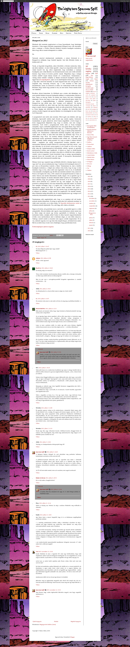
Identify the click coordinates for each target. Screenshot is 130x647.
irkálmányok (89, 84)
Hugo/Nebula (89, 77)
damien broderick (91, 114)
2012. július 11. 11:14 (45, 503)
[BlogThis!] (58, 235)
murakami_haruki (90, 104)
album (94, 105)
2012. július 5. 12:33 (46, 428)
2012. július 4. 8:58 (46, 258)
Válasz (37, 253)
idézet (94, 116)
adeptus (38, 258)
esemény (89, 116)
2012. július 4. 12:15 (51, 308)
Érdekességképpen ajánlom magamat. (43, 226)
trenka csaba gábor (91, 98)
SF (45, 237)
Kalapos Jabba (91, 148)
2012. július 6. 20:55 (51, 478)
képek (96, 79)
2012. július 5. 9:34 (56, 352)
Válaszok (40, 349)
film (92, 75)
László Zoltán (91, 155)
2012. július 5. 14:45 (52, 452)
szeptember (92, 206)
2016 (89, 186)
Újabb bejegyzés (37, 621)
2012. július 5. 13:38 (45, 442)
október (91, 203)
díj (97, 114)
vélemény (95, 107)
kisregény (88, 86)
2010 (89, 230)
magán (38, 237)
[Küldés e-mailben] (57, 235)
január (91, 225)
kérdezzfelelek (89, 112)
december (92, 198)
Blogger (72, 637)
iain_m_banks (89, 89)
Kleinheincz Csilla (92, 153)
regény (88, 71)
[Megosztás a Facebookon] (61, 235)
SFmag (89, 166)
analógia (94, 109)
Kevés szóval (90, 151)
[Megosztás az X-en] (60, 235)
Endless (89, 142)
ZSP (96, 73)
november (92, 201)
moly (91, 118)
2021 (89, 176)
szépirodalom (92, 120)
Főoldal (33, 33)
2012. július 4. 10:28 (47, 268)
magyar (42, 237)
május (91, 220)
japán (94, 100)
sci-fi (87, 95)
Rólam (47, 33)
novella (88, 82)
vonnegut (88, 105)
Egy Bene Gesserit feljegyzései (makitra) (92, 138)
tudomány (88, 107)
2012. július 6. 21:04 (56, 489)
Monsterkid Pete (40, 308)
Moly (61, 33)
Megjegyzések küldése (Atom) (47, 624)
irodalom (88, 91)
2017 (89, 184)
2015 (89, 189)
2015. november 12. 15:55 (54, 590)
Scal (37, 551)
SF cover (89, 164)
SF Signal (89, 161)
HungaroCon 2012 (92, 213)
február (91, 222)
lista (86, 118)
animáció (93, 95)
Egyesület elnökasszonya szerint (70, 203)
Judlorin (89, 146)
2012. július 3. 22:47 (43, 246)
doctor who (88, 96)
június (91, 217)
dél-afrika (88, 100)
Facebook (54, 33)
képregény (88, 102)
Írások (41, 33)
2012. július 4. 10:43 (45, 288)
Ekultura (68, 33)
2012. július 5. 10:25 (44, 367)
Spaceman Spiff (44, 352)
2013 (89, 193)
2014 (89, 191)
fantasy (92, 80)
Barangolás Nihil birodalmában (91, 126)
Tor (88, 168)
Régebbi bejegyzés (76, 621)
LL (37, 246)
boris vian (88, 111)
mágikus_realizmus (90, 93)
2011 (89, 228)
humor (94, 111)
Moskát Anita (90, 157)
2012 (89, 196)
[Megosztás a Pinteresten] (62, 235)
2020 (89, 179)
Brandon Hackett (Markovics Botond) (91, 131)
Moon (96, 112)
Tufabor (89, 170)
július (91, 211)
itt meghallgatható (45, 79)
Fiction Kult (90, 144)
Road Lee (38, 268)
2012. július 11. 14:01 (46, 515)
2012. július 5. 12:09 (46, 408)
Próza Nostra (78, 33)
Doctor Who (90, 134)
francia (94, 91)
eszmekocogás (89, 88)
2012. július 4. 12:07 (43, 298)
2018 (89, 181)
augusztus (92, 208)
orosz (94, 96)
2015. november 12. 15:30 (46, 551)
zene (88, 109)
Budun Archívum (40, 478)
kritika (88, 69)
